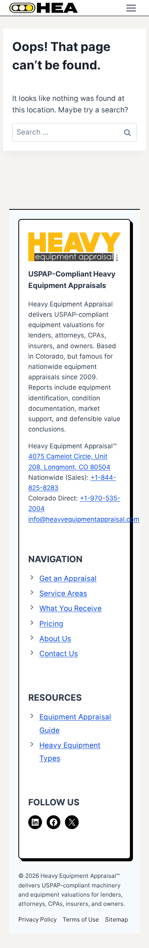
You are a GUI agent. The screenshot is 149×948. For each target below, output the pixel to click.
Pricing (51, 623)
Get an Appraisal (68, 578)
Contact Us (58, 653)
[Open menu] (131, 8)
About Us (55, 638)
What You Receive (70, 608)
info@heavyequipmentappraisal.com (83, 519)
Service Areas (63, 593)
